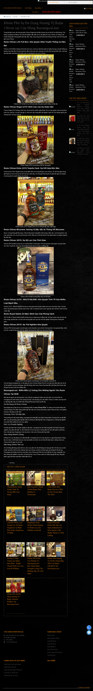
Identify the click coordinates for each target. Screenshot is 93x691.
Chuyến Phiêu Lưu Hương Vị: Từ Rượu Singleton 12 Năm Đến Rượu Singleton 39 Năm (15, 527)
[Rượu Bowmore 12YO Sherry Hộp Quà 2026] (72, 36)
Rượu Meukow (51, 647)
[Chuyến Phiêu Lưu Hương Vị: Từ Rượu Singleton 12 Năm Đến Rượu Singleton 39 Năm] (15, 519)
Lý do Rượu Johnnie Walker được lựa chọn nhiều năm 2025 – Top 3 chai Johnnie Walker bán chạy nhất (83, 130)
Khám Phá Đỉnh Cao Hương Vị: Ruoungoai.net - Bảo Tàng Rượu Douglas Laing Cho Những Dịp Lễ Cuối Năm (35, 566)
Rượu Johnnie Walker (53, 638)
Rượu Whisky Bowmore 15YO (81, 86)
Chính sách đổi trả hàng (11, 675)
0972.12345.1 (9, 640)
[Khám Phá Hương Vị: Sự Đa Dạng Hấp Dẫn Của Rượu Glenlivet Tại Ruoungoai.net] (56, 554)
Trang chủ (8, 17)
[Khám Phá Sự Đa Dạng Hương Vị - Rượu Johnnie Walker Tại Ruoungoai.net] (15, 590)
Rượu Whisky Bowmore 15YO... (81, 70)
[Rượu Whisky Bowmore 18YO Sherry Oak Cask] (72, 50)
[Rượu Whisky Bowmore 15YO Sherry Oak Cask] (72, 75)
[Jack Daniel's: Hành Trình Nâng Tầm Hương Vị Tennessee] (35, 483)
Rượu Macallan (51, 641)
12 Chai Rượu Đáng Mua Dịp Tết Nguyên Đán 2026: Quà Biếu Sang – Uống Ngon (83, 142)
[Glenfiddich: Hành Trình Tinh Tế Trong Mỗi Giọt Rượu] (15, 483)
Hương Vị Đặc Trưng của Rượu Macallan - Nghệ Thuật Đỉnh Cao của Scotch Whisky (15, 563)
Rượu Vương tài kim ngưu (54, 652)
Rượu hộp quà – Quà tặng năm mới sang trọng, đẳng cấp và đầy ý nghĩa (83, 119)
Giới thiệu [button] (28, 8)
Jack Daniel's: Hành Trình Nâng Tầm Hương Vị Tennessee (35, 491)
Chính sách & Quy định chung (12, 664)
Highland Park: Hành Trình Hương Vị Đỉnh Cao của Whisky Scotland (35, 526)
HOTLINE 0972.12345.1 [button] (51, 12)
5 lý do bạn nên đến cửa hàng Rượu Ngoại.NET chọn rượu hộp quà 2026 (83, 151)
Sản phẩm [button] (38, 8)
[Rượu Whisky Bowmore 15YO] (72, 88)
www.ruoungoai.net (11, 642)
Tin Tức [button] (35, 12)
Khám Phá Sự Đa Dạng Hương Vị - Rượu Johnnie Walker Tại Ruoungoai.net (14, 599)
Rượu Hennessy (51, 644)
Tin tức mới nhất (78, 98)
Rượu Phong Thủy (52, 649)
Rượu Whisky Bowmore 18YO (81, 61)
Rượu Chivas (50, 635)
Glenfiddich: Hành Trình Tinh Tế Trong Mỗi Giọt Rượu (14, 491)
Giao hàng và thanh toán (11, 673)
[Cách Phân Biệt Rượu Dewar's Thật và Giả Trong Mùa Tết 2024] (56, 483)
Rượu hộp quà (51, 655)
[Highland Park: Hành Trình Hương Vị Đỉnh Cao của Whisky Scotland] (35, 519)
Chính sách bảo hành (10, 667)
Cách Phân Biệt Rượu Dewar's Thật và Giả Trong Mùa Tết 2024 (55, 491)
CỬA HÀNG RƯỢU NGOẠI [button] (12, 8)
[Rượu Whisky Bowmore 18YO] (72, 63)
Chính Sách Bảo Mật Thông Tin (13, 670)
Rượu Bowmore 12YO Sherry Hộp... (82, 32)
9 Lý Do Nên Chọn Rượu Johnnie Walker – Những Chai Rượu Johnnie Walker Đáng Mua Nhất (83, 108)
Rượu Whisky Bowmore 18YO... (81, 45)
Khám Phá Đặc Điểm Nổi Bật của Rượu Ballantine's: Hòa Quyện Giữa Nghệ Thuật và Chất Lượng (55, 529)
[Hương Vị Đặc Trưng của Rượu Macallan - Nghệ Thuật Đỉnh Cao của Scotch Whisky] (15, 554)
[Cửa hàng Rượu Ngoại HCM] (46, 1)
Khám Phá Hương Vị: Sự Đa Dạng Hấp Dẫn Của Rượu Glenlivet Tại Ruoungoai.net (55, 563)
